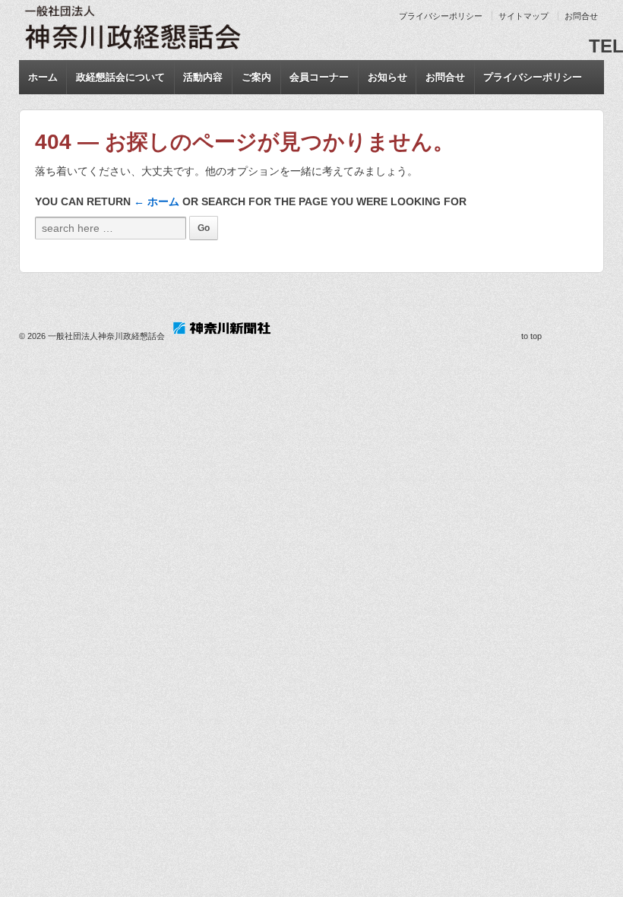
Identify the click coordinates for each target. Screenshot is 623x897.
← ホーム (156, 201)
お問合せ (581, 16)
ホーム (43, 77)
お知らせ (387, 77)
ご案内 (256, 77)
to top (531, 336)
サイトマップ (523, 16)
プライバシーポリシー (440, 16)
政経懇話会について (120, 77)
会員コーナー (319, 77)
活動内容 (203, 77)
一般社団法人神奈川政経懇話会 (106, 336)
